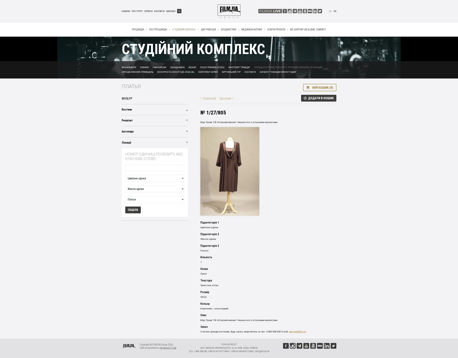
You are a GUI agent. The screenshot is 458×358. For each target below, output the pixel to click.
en (335, 11)
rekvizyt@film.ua (297, 331)
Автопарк (128, 131)
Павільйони (159, 67)
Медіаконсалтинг (252, 29)
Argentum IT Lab (168, 347)
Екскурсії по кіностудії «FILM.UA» (175, 72)
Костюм (127, 109)
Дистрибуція (208, 29)
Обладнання (177, 67)
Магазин (171, 11)
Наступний (225, 98)
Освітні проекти (276, 29)
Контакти (159, 11)
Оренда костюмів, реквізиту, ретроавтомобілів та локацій (288, 67)
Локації (126, 142)
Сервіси (148, 11)
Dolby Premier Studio (212, 67)
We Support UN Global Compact (308, 29)
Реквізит (127, 120)
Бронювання (129, 67)
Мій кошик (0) (322, 87)
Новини (126, 11)
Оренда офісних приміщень (137, 72)
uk (330, 11)
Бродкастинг (229, 29)
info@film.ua (262, 351)
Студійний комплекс (184, 29)
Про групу (137, 11)
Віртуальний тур (231, 72)
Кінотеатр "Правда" (239, 67)
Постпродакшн (158, 29)
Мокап (192, 67)
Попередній (209, 98)
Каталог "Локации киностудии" (278, 72)
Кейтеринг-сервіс (208, 72)
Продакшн (138, 29)
